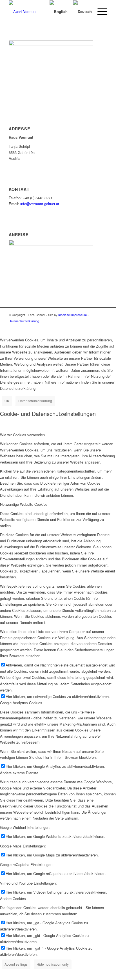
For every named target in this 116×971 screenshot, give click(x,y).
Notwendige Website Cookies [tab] (24, 504)
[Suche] (38, 11)
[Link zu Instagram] (103, 327)
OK (7, 400)
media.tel (64, 314)
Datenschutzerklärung (24, 321)
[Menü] (99, 11)
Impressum (79, 314)
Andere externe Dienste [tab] (19, 772)
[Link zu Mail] (94, 327)
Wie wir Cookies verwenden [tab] (22, 434)
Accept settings (16, 964)
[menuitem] (38, 11)
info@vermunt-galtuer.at (39, 203)
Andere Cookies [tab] (13, 898)
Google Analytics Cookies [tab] (21, 702)
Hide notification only (53, 964)
